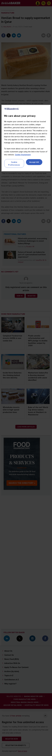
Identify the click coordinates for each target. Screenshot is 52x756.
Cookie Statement (23, 154)
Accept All (34, 162)
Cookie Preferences (14, 163)
